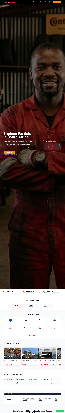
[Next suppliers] (59, 357)
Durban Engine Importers (33, 379)
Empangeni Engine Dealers (45, 383)
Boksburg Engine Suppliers (20, 383)
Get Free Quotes (57, 2)
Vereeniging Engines (55, 383)
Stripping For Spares (32, 2)
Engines (23, 2)
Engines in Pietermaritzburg (31, 383)
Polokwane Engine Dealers (10, 383)
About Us (46, 2)
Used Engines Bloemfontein (54, 379)
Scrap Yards (40, 2)
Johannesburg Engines (44, 379)
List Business (50, 2)
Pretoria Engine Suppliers (21, 379)
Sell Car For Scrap (17, 2)
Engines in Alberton (9, 379)
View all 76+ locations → (32, 386)
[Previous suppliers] (5, 357)
